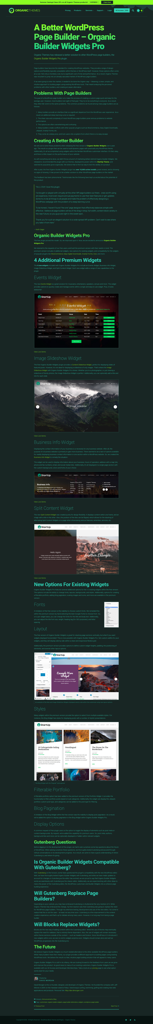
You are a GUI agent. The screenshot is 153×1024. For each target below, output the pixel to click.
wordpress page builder (91, 1002)
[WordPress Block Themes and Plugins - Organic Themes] (27, 11)
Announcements (47, 999)
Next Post (114, 1006)
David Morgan (46, 980)
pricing (94, 968)
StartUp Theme (103, 162)
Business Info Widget (42, 457)
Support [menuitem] (100, 10)
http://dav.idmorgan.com (74, 990)
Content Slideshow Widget (82, 365)
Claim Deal (107, 2)
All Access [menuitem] (120, 10)
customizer (43, 1002)
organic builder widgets (55, 1002)
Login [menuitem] (110, 10)
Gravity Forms (87, 254)
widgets (80, 1002)
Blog (54, 999)
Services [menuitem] (89, 10)
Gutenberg (42, 873)
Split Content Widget (48, 515)
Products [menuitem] (77, 10)
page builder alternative (70, 1002)
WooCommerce (57, 254)
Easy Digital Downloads (72, 254)
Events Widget (46, 284)
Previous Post (39, 1006)
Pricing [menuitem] (67, 10)
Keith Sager (40, 229)
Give (95, 254)
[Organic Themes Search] (133, 10)
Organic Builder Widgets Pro (47, 58)
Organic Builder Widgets (96, 146)
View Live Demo (40, 352)
